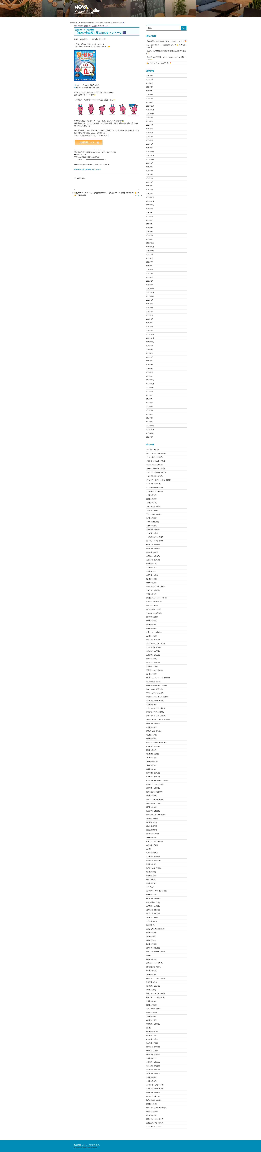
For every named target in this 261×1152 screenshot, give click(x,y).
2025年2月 (149, 144)
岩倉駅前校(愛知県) (152, 754)
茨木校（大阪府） (152, 1016)
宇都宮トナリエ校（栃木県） (155, 700)
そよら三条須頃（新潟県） (154, 476)
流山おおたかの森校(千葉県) (155, 929)
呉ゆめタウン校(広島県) (154, 613)
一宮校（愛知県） (152, 495)
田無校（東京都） (152, 959)
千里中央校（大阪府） (153, 590)
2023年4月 (149, 228)
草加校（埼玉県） (152, 1020)
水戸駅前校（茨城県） (153, 906)
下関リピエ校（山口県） (154, 514)
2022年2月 (149, 281)
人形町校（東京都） (152, 533)
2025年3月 (149, 140)
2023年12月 (150, 197)
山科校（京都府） (152, 738)
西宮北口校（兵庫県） (153, 1047)
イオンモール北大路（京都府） (156, 461)
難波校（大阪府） (152, 1104)
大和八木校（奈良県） (153, 640)
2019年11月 (150, 384)
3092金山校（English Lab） (99, 26)
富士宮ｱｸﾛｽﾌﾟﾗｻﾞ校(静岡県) (155, 712)
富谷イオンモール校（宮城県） (156, 716)
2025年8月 (149, 121)
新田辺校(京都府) (151, 822)
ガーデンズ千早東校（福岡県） (156, 468)
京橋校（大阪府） (152, 525)
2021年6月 (149, 311)
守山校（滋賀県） (152, 704)
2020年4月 (149, 365)
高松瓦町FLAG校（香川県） (155, 1123)
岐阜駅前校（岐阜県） (153, 746)
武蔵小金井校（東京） (153, 902)
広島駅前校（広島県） (153, 776)
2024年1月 (149, 193)
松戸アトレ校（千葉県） (154, 868)
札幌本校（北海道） (152, 853)
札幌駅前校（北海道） (153, 856)
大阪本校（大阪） (152, 659)
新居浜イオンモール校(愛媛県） (156, 815)
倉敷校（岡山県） (152, 563)
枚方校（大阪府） (152, 875)
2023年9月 (149, 209)
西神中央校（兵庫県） (153, 1054)
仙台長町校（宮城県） (153, 544)
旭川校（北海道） (152, 837)
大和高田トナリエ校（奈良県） (156, 643)
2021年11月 (150, 292)
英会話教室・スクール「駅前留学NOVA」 (87, 1145)
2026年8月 (149, 75)
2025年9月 (149, 117)
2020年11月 (150, 338)
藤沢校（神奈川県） (152, 1031)
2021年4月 (149, 319)
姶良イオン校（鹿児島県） (154, 689)
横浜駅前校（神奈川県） (154, 898)
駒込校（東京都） (152, 1115)
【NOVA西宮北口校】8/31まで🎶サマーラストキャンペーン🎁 (166, 41)
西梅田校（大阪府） (152, 1050)
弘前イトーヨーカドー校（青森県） (157, 780)
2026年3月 (149, 94)
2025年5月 (149, 132)
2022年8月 (149, 258)
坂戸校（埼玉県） (152, 624)
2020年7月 (149, 353)
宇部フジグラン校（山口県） (155, 693)
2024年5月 (149, 178)
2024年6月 (149, 174)
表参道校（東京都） (152, 1039)
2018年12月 (150, 425)
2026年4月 (149, 91)
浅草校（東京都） (152, 932)
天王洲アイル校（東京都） (154, 670)
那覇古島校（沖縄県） (153, 1073)
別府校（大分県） (152, 579)
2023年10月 (150, 205)
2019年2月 (149, 418)
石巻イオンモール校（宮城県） (156, 978)
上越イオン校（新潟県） (154, 506)
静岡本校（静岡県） (152, 1111)
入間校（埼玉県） (152, 567)
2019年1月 (149, 422)
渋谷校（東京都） (152, 944)
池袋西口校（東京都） (153, 913)
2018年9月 (149, 437)
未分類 (148, 849)
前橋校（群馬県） (152, 582)
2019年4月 (149, 410)
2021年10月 (150, 296)
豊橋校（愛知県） (152, 1058)
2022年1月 (149, 285)
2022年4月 (149, 273)
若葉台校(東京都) (151, 1012)
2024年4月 (149, 182)
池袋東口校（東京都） (153, 910)
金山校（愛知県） (81, 178)
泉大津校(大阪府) (151, 921)
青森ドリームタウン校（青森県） (157, 1107)
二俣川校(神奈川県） (153, 522)
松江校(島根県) (151, 872)
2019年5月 (149, 406)
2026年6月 (149, 83)
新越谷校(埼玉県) (151, 826)
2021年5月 (149, 315)
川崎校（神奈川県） (152, 761)
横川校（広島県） (152, 894)
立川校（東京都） (152, 1001)
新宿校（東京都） (152, 807)
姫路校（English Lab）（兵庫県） (157, 685)
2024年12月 (150, 152)
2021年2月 (149, 327)
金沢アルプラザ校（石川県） (155, 1085)
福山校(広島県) (151, 990)
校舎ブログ (149, 887)
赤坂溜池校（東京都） (153, 1062)
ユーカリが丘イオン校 (153, 484)
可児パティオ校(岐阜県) (154, 601)
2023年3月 (149, 231)
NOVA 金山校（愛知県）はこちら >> (87, 169)
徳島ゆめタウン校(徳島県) (154, 792)
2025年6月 (149, 129)
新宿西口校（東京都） (153, 811)
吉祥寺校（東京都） (152, 605)
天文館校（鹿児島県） (153, 662)
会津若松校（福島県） (153, 560)
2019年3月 (149, 414)
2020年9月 (149, 346)
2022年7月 (149, 262)
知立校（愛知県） (152, 970)
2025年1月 (149, 148)
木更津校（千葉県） (152, 845)
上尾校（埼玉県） (152, 503)
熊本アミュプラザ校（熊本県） (156, 951)
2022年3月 (149, 277)
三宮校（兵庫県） (152, 499)
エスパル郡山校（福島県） (154, 465)
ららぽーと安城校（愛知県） (155, 487)
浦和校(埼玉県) (151, 936)
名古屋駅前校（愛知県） (154, 609)
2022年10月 (150, 250)
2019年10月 (150, 387)
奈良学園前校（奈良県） (154, 681)
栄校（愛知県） (151, 879)
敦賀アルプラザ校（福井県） (155, 799)
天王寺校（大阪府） (152, 666)
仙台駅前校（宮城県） (153, 548)
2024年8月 (149, 167)
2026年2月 (149, 98)
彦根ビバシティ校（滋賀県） (155, 784)
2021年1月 (149, 330)
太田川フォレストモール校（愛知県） (158, 678)
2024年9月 (149, 163)
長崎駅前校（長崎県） (153, 1092)
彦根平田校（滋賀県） (153, 788)
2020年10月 (150, 342)
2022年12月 (150, 243)
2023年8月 (149, 212)
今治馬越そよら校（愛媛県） (155, 537)
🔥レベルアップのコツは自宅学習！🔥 (158, 63)
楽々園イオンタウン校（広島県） (157, 891)
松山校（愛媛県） (152, 864)
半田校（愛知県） (152, 594)
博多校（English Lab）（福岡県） (157, 598)
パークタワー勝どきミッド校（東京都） (159, 480)
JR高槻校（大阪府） (152, 449)
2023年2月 (149, 235)
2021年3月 (149, 323)
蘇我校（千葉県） (152, 1035)
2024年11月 (150, 155)
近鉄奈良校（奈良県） (153, 1069)
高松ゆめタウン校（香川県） (155, 1119)
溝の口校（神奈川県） (153, 948)
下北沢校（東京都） (152, 510)
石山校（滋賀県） (152, 974)
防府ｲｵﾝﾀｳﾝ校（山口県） (154, 1100)
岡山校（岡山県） (152, 750)
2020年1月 (149, 376)
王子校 (148, 955)
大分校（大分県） (152, 636)
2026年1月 (149, 102)
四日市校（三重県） (152, 617)
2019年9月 (149, 391)
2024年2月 (149, 190)
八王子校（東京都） (152, 575)
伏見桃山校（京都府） (153, 556)
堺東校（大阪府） (152, 628)
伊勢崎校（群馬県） (152, 552)
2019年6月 (149, 403)
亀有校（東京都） (152, 518)
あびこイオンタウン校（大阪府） (157, 453)
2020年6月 (149, 357)
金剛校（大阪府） (152, 1077)
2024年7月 (149, 171)
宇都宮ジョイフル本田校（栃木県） (157, 697)
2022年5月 (149, 269)
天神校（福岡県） (152, 674)
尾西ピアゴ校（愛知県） (154, 731)
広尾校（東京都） (152, 769)
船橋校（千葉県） (152, 1005)
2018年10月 (150, 433)
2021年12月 (150, 288)
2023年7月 (149, 216)
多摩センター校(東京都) (154, 632)
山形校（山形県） (152, 735)
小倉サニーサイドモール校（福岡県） (158, 719)
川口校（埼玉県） (152, 757)
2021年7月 (149, 308)
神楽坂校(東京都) (151, 982)
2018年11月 (150, 429)
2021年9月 (149, 300)
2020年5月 (149, 361)
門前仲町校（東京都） (153, 1096)
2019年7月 (149, 399)
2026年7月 (149, 79)
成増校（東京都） (152, 795)
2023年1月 (149, 239)
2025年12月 (150, 106)
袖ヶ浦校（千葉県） (152, 1043)
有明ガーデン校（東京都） (154, 841)
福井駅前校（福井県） (153, 986)
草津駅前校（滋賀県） (153, 1024)
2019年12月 (150, 380)
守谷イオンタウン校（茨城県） (156, 708)
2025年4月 (149, 136)
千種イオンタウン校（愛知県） (156, 586)
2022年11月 (150, 247)
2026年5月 (149, 87)
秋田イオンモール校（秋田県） (156, 993)
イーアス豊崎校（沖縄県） (154, 457)
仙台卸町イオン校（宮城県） (155, 541)
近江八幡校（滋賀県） (153, 1066)
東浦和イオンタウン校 (153, 860)
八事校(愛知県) (151, 571)
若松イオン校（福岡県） (154, 1009)
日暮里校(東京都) (151, 830)
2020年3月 (149, 368)
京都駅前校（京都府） (153, 529)
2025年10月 (150, 113)
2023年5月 (149, 224)
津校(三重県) (150, 925)
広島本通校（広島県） (153, 773)
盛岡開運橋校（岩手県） (154, 967)
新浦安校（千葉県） (152, 818)
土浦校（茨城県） (152, 620)
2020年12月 (150, 334)
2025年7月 (149, 125)
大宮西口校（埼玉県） (153, 655)
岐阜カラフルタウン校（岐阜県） (157, 742)
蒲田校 (148, 1028)
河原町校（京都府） (152, 917)
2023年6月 (149, 220)
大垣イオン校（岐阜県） (154, 647)
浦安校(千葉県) (151, 940)
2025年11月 (150, 110)
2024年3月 (149, 186)
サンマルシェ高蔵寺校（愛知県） (157, 472)
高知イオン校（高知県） (154, 1126)
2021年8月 (149, 304)
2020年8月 (149, 349)
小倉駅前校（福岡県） (153, 723)
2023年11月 (150, 201)
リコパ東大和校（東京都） (154, 491)
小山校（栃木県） (152, 727)
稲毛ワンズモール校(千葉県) (155, 997)
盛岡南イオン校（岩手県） (154, 963)
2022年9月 (149, 254)
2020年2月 (149, 372)
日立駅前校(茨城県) (152, 834)
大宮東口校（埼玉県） (153, 651)
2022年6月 (149, 266)
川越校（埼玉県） (152, 765)
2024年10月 (150, 159)
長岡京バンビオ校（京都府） (155, 1088)
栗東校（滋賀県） (152, 883)
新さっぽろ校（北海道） (154, 803)
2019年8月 (149, 395)
